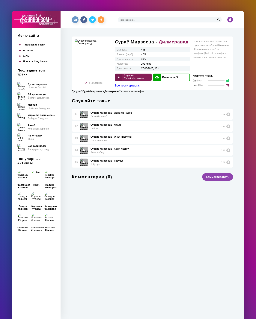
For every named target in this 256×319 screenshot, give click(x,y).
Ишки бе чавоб (99, 116)
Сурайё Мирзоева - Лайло (106, 124)
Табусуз (95, 164)
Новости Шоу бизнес (35, 61)
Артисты (28, 50)
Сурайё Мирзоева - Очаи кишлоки (111, 136)
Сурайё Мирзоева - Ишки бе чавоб (111, 112)
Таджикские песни (34, 44)
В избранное (95, 82)
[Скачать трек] (228, 114)
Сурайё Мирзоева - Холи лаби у (110, 148)
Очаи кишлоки (99, 140)
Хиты (26, 55)
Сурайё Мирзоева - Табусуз (107, 160)
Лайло (94, 128)
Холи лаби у (98, 152)
